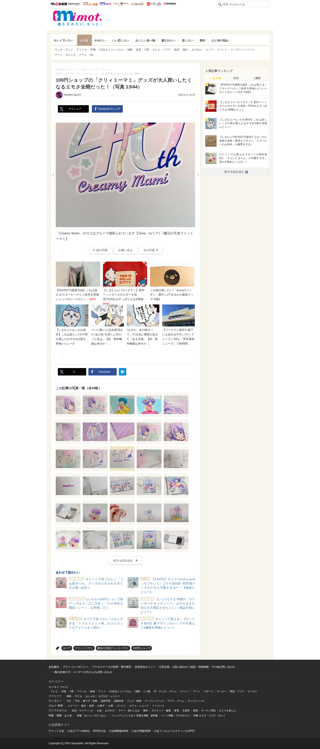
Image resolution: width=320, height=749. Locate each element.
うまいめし (121, 4)
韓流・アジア (237, 691)
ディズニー (55, 700)
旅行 (185, 49)
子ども (78, 696)
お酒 (110, 705)
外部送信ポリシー (145, 666)
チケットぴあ (56, 730)
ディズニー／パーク (242, 49)
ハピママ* (74, 4)
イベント (222, 49)
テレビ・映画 (134, 701)
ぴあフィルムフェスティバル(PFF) (174, 730)
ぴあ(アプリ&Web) (79, 730)
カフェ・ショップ (139, 705)
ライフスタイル (58, 710)
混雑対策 (118, 701)
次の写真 (149, 250)
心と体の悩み (220, 40)
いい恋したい (120, 40)
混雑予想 (105, 701)
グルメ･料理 (56, 705)
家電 (176, 710)
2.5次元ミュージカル (111, 49)
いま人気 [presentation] (215, 78)
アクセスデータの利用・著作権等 (111, 666)
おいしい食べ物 (145, 40)
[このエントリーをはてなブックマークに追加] (122, 371)
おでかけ (197, 49)
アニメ (102, 691)
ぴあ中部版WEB (141, 730)
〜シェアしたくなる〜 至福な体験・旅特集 (135, 715)
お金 (99, 710)
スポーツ (208, 691)
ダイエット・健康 (161, 710)
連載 (59, 715)
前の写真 (102, 250)
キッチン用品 (208, 710)
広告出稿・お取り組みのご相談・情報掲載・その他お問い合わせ (197, 666)
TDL (69, 701)
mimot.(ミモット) (77, 18)
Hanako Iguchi (72, 94)
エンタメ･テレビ (58, 686)
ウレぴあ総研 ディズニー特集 (90, 4)
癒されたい (169, 40)
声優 (93, 49)
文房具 (186, 710)
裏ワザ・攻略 (90, 701)
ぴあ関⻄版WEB (118, 730)
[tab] (215, 77)
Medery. (170, 4)
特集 (51, 715)
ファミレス (158, 705)
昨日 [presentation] (236, 78)
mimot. (106, 4)
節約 (202, 40)
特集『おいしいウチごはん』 (92, 715)
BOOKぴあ (99, 730)
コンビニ (121, 705)
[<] (53, 175)
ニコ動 (146, 691)
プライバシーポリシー (75, 666)
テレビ (54, 691)
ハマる (84, 40)
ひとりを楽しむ (227, 710)
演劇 (129, 49)
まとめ (68, 715)
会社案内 (54, 666)
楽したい (187, 40)
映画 (176, 49)
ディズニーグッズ (154, 701)
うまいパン (137, 4)
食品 (83, 705)
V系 (147, 49)
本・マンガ (160, 691)
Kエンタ (71, 54)
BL (92, 54)
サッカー (221, 691)
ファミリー (55, 696)
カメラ (209, 49)
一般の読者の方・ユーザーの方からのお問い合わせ (82, 672)
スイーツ (72, 705)
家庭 (69, 696)
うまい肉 (153, 4)
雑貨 (195, 710)
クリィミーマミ (84, 648)
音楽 (138, 49)
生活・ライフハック (82, 710)
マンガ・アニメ (64, 49)
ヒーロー (252, 691)
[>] (197, 175)
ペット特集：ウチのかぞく (175, 715)
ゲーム (83, 54)
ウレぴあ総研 (59, 4)
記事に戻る (125, 250)
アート (58, 54)
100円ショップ (141, 648)
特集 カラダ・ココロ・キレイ (209, 715)
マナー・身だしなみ (129, 710)
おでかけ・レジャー (109, 696)
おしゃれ (90, 696)
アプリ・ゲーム (175, 701)
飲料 (91, 705)
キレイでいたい (63, 40)
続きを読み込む (123, 560)
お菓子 (101, 705)
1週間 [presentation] (257, 78)
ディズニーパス (196, 701)
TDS (77, 701)
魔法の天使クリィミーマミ (113, 648)
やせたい (100, 40)
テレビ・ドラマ (161, 49)
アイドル (81, 49)
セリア (67, 648)
